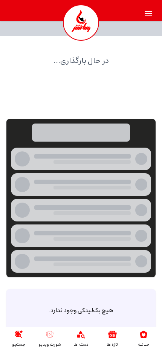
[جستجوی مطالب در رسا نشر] (18, 334)
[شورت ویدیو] (49, 334)
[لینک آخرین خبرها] (112, 334)
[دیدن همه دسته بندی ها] (81, 334)
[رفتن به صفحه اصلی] (143, 334)
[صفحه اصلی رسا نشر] (81, 22)
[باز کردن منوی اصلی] (148, 13)
